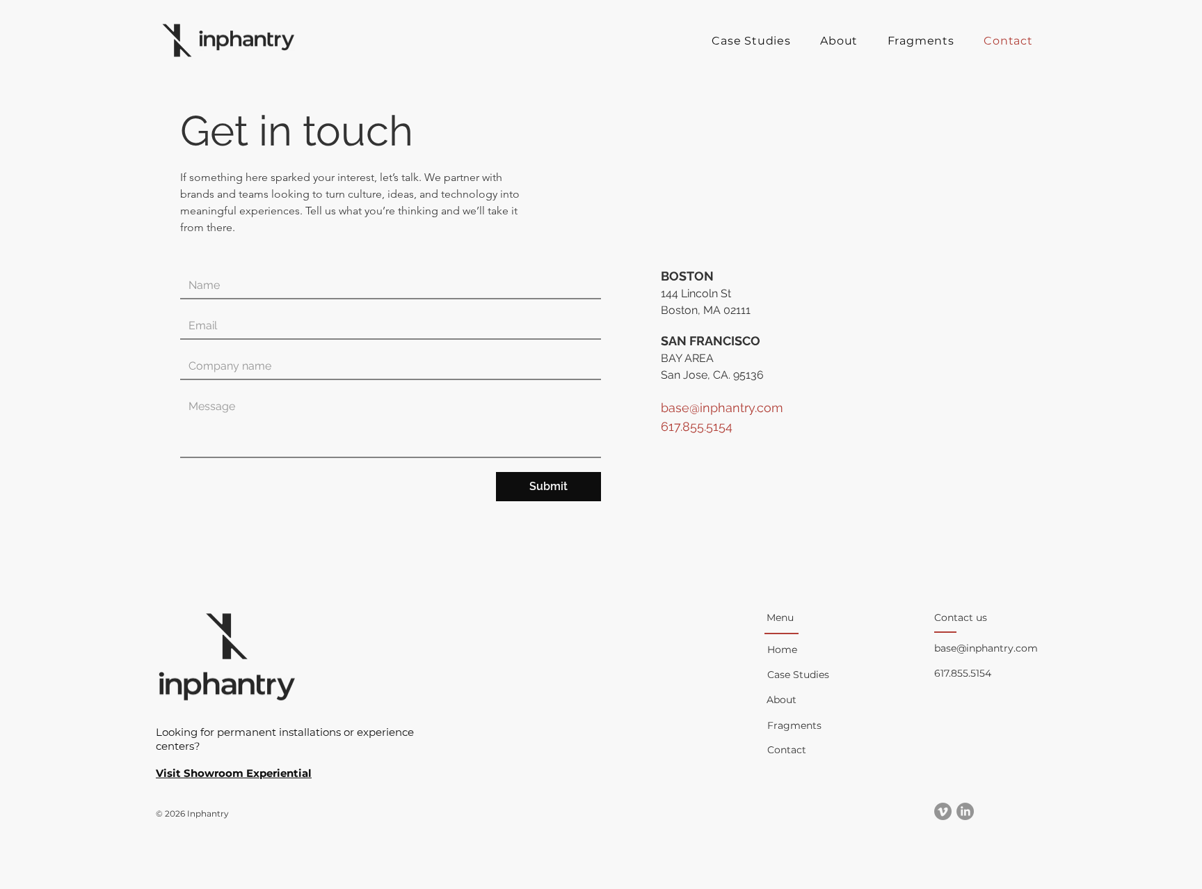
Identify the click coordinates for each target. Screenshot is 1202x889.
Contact (786, 750)
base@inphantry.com (722, 407)
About (781, 699)
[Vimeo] (943, 811)
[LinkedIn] (965, 811)
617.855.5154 (962, 673)
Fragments (794, 725)
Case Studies (798, 674)
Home (782, 649)
